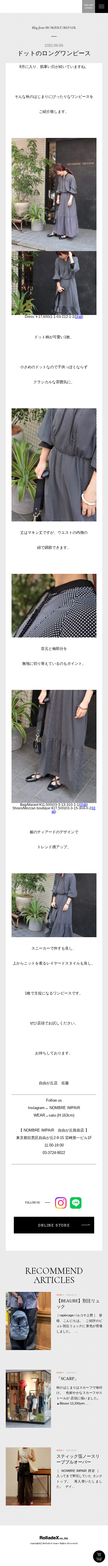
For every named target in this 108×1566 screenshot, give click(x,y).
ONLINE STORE (99, 1556)
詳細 (78, 317)
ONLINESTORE (88, 6)
